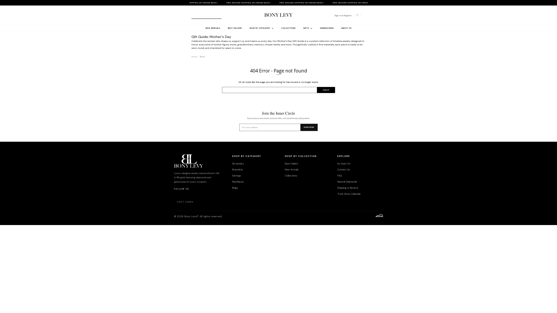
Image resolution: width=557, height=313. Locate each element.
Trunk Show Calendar (349, 193)
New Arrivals (213, 28)
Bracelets (237, 169)
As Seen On (343, 163)
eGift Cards (185, 202)
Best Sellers (235, 28)
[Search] (194, 15)
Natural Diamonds (347, 181)
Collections (288, 28)
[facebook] (183, 194)
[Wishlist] (357, 15)
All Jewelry (238, 163)
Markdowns (327, 28)
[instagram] (176, 194)
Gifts (306, 28)
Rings (235, 187)
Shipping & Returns (347, 187)
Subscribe (309, 127)
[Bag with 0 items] (364, 15)
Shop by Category (260, 28)
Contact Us (343, 169)
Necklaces (238, 181)
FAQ (339, 175)
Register (348, 15)
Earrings (236, 175)
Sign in (337, 15)
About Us (346, 28)
